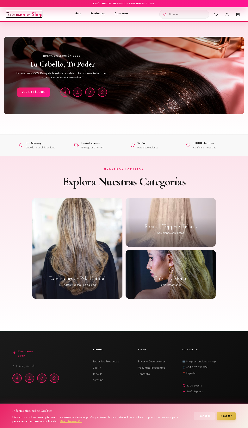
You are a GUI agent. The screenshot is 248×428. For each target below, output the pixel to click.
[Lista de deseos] (216, 14)
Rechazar (204, 416)
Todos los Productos (106, 361)
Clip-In (97, 367)
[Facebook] (65, 92)
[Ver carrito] (238, 14)
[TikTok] (90, 92)
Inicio (77, 13)
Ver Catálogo (34, 92)
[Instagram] (77, 92)
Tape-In (97, 374)
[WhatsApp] (102, 92)
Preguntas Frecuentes (151, 367)
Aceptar (226, 416)
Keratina (98, 380)
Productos (97, 13)
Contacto (121, 13)
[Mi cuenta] (227, 14)
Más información (71, 421)
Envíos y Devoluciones (151, 361)
